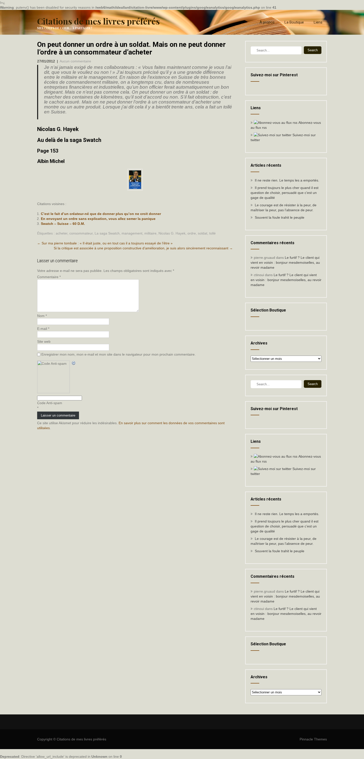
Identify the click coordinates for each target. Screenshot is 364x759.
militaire (150, 233)
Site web (44, 341)
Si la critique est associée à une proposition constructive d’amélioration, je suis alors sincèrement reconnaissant (143, 248)
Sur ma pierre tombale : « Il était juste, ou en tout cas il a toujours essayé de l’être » (105, 243)
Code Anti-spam (49, 403)
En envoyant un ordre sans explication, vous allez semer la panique (98, 219)
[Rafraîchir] (74, 363)
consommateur (81, 233)
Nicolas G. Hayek (171, 233)
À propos (267, 22)
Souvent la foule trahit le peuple (279, 217)
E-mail (43, 329)
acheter (61, 233)
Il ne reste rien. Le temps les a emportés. (287, 180)
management (132, 233)
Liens (318, 22)
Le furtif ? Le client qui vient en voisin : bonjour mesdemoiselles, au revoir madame (285, 262)
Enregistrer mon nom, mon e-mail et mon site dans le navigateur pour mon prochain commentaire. (118, 354)
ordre (191, 233)
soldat (202, 233)
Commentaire (49, 277)
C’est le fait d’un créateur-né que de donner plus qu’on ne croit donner (101, 214)
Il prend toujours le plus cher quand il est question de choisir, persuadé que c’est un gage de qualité (284, 193)
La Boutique (294, 22)
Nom (42, 316)
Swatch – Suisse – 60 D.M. (63, 224)
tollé (212, 233)
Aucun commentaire (75, 61)
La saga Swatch (107, 233)
